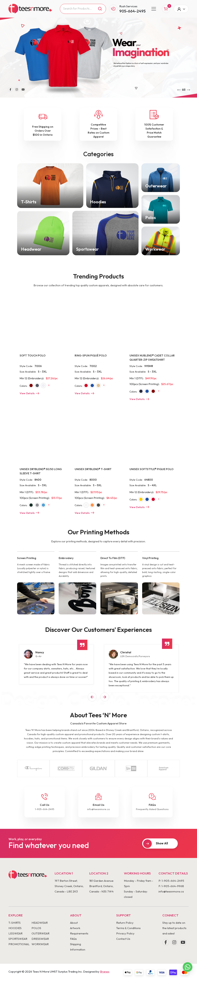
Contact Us (123, 939)
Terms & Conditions (128, 928)
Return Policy (125, 922)
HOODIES (15, 928)
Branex (104, 971)
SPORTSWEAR (17, 939)
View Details (27, 393)
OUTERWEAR (40, 933)
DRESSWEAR (40, 939)
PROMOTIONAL (19, 944)
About (74, 922)
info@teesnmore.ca (98, 809)
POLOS (36, 928)
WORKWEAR (40, 944)
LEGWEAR (15, 933)
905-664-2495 (132, 11)
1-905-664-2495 (44, 809)
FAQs (73, 939)
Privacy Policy (125, 933)
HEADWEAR (40, 922)
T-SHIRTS (14, 922)
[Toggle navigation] (154, 9)
